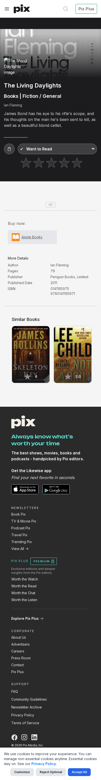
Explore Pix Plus (25, 618)
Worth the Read (24, 586)
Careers (17, 651)
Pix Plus (17, 672)
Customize (22, 772)
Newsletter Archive (26, 707)
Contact (17, 665)
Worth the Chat (23, 593)
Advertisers (20, 644)
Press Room (21, 658)
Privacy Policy (22, 715)
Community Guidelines (29, 699)
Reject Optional (51, 772)
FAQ (14, 691)
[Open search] (66, 9)
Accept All (79, 772)
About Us (18, 637)
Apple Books (32, 237)
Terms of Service (25, 723)
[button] (9, 149)
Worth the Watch (24, 579)
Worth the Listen (24, 600)
